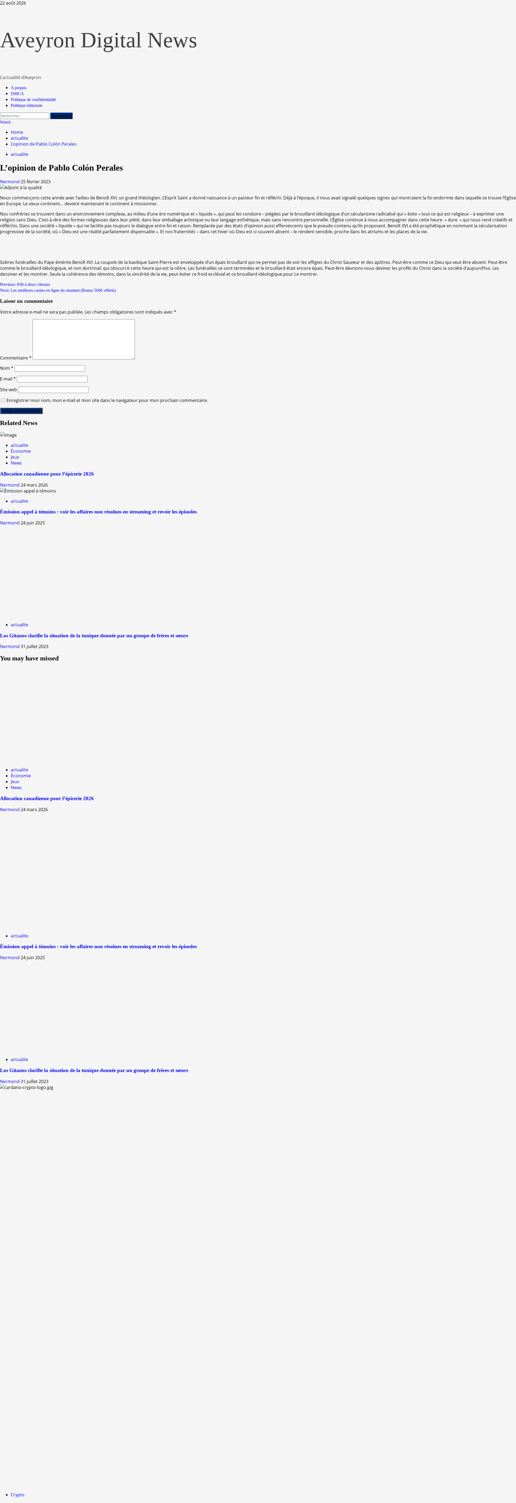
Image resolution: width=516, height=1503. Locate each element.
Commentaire (15, 358)
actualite (19, 154)
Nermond (10, 182)
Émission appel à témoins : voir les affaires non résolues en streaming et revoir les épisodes (98, 512)
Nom (6, 368)
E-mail (8, 379)
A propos (18, 87)
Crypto (17, 1495)
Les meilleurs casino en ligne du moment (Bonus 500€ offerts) (58, 290)
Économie (21, 451)
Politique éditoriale (26, 105)
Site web (8, 390)
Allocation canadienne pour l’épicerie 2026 (47, 474)
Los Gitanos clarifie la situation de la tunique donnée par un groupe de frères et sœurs (94, 635)
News (16, 463)
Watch (5, 122)
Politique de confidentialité (33, 99)
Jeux (15, 457)
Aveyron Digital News (98, 40)
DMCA (17, 93)
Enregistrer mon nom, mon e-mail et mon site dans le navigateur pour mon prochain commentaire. (107, 400)
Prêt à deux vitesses (25, 284)
